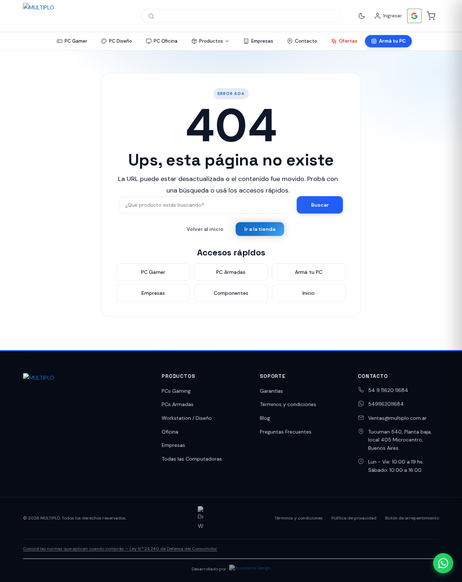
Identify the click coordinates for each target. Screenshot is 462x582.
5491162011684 (386, 404)
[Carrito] (431, 16)
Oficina (170, 431)
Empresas (173, 445)
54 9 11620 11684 (388, 390)
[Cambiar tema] (361, 16)
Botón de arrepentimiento (412, 518)
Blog (265, 418)
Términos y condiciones (288, 404)
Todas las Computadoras (192, 459)
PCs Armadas (177, 404)
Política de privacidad (353, 518)
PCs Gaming (176, 391)
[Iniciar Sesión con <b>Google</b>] (414, 16)
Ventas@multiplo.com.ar (397, 418)
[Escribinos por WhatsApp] (443, 563)
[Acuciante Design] (250, 569)
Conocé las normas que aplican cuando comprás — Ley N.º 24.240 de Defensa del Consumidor (120, 549)
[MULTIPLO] (75, 16)
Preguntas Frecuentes (285, 431)
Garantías (271, 391)
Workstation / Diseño (187, 418)
